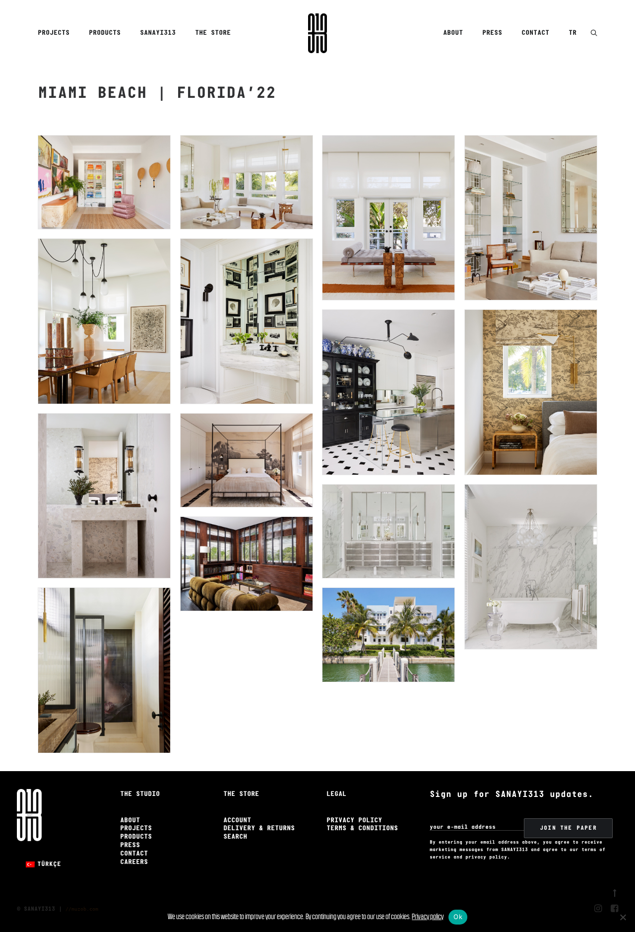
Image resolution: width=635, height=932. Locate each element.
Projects (53, 33)
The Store (213, 33)
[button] (593, 33)
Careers (134, 862)
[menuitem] (57, 33)
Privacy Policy (354, 820)
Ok (457, 917)
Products (105, 33)
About (453, 33)
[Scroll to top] (614, 891)
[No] (623, 917)
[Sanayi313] (317, 33)
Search (235, 837)
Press (492, 33)
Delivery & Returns (259, 828)
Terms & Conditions (362, 828)
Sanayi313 (158, 33)
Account (237, 820)
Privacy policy (428, 916)
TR (572, 33)
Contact (535, 33)
